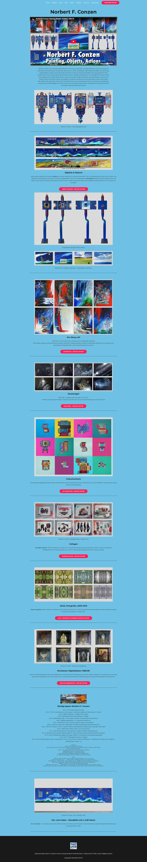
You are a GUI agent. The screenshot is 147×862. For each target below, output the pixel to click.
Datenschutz (95, 3)
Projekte (54, 3)
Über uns (86, 3)
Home (47, 3)
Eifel (66, 3)
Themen (78, 3)
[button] (110, 2)
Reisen (72, 3)
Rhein (61, 3)
